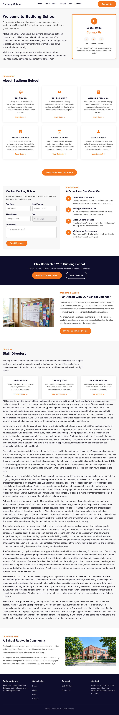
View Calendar (76, 275)
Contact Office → (20, 394)
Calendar (35, 699)
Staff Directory (67, 686)
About (34, 690)
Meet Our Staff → (98, 154)
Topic (34, 214)
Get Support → (98, 394)
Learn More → (20, 117)
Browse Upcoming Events (75, 330)
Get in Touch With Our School (59, 172)
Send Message (17, 243)
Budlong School (12, 4)
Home (34, 686)
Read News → (20, 154)
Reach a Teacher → (59, 394)
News (34, 694)
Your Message (11, 224)
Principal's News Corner (47, 275)
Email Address (37, 204)
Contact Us (107, 4)
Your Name (10, 204)
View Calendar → (59, 154)
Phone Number (11, 214)
